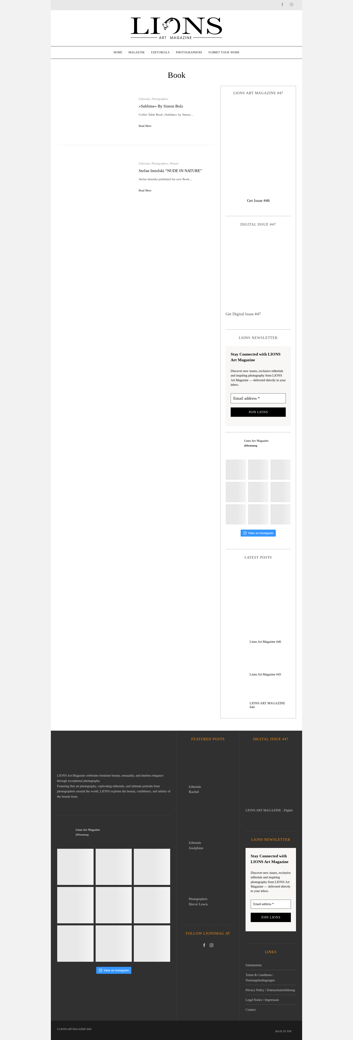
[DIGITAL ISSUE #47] (258, 272)
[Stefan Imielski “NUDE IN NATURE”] (95, 177)
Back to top (283, 1031)
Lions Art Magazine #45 (265, 674)
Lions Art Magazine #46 (265, 641)
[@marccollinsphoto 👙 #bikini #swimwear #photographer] (258, 514)
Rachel (194, 792)
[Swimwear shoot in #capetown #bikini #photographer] (280, 492)
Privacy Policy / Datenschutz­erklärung (270, 990)
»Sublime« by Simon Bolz (161, 106)
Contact (251, 1009)
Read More (145, 125)
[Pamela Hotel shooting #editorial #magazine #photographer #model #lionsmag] (258, 492)
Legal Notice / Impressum (262, 1000)
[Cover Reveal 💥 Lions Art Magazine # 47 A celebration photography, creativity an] (236, 470)
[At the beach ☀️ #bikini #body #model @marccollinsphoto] (236, 514)
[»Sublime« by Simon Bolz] (95, 113)
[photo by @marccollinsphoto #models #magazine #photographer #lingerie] (258, 470)
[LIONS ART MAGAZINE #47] (258, 143)
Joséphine (196, 848)
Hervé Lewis (198, 904)
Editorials (144, 99)
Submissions (254, 965)
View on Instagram (260, 533)
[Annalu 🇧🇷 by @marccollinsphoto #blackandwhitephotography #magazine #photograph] (280, 470)
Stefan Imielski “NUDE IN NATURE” (170, 170)
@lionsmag (250, 445)
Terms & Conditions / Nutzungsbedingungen (260, 977)
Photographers (160, 99)
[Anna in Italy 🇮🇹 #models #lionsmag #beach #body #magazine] (236, 492)
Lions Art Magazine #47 (258, 589)
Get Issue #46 (258, 200)
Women (174, 163)
